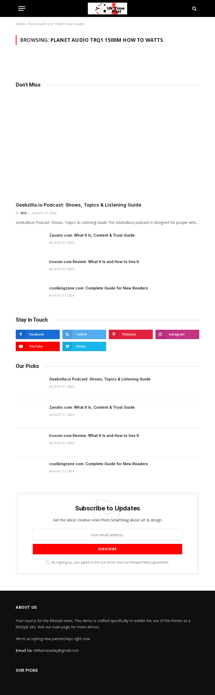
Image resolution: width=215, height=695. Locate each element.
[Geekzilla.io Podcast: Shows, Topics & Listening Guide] (107, 146)
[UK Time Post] (107, 8)
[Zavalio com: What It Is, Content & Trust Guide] (30, 242)
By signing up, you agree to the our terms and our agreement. (110, 562)
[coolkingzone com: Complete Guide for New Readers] (30, 295)
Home (20, 24)
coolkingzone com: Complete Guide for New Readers (98, 288)
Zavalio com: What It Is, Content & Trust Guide (92, 235)
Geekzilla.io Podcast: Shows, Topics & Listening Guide (78, 205)
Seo (23, 213)
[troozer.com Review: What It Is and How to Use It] (30, 268)
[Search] (194, 8)
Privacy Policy (140, 562)
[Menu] (21, 8)
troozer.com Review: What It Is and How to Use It (94, 261)
